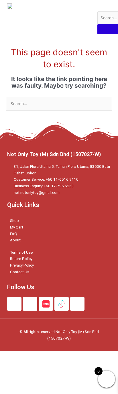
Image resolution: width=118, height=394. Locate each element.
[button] (82, 16)
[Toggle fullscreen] (59, 356)
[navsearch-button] (101, 5)
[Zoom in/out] (83, 356)
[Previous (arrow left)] (11, 363)
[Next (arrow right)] (35, 363)
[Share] (35, 356)
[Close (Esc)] (11, 356)
